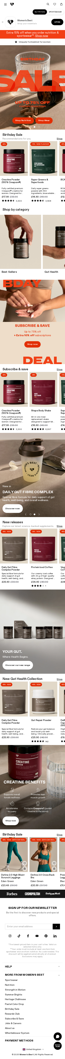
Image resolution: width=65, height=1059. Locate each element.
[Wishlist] (55, 4)
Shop (59, 138)
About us (9, 1028)
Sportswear (55, 12)
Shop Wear (44, 120)
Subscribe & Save (14, 1018)
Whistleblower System (17, 1033)
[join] (56, 926)
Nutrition (40, 12)
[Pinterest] (46, 936)
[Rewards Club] (58, 1046)
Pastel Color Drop (14, 1004)
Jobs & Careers (13, 1023)
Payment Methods (19, 1040)
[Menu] (5, 4)
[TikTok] (19, 936)
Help (8, 966)
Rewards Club (12, 1013)
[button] (25, 127)
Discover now (13, 508)
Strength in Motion (15, 989)
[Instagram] (10, 936)
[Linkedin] (55, 936)
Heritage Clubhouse (15, 999)
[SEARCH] (48, 4)
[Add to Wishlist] (24, 863)
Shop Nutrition (23, 120)
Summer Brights (13, 994)
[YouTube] (37, 936)
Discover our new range (18, 665)
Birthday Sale (12, 1009)
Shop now (32, 344)
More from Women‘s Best (24, 975)
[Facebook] (28, 936)
